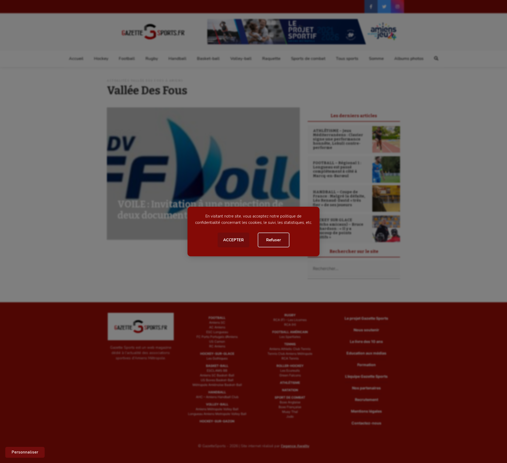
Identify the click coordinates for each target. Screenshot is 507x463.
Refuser (273, 240)
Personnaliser (25, 452)
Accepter (233, 240)
